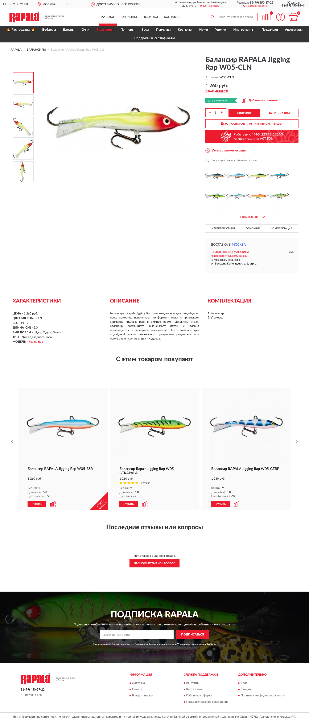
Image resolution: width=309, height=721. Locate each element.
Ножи (203, 29)
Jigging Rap (36, 341)
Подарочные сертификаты (154, 38)
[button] (255, 5)
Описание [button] (253, 228)
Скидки (246, 689)
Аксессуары (293, 29)
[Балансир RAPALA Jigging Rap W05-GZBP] (246, 426)
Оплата (137, 689)
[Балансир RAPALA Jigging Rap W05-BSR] (236, 176)
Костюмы (185, 29)
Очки (85, 29)
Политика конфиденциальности (263, 695)
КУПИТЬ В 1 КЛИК (280, 113)
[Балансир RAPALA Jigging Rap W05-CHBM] (278, 176)
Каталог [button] (108, 17)
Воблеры (49, 29)
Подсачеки (269, 29)
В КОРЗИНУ (244, 113)
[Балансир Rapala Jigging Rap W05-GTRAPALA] (154, 426)
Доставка (138, 683)
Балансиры (104, 29)
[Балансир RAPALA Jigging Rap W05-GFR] (257, 196)
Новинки (150, 17)
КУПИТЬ (37, 504)
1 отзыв (145, 483)
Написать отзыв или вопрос (154, 563)
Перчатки (163, 29)
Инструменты (243, 29)
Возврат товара (142, 695)
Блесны (68, 29)
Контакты (172, 17)
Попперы (127, 29)
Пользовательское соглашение (207, 701)
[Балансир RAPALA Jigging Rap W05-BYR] (257, 176)
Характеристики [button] (223, 228)
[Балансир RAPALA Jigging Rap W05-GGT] (278, 196)
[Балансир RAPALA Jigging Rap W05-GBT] (236, 196)
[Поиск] (212, 17)
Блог (244, 683)
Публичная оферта (199, 695)
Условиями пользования (191, 644)
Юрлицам (129, 17)
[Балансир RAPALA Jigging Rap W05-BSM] (215, 176)
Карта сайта (194, 689)
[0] (293, 17)
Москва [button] (239, 244)
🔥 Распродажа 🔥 (21, 29)
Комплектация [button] (281, 228)
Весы (145, 29)
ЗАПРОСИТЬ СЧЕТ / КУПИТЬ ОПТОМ (253, 123)
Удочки (220, 29)
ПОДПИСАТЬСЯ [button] (192, 634)
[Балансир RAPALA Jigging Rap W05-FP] (215, 196)
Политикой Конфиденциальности (154, 644)
